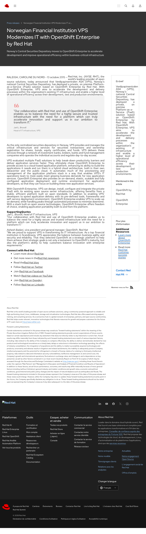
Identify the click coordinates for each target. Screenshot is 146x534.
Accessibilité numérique (98, 519)
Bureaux (59, 506)
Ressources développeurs (32, 442)
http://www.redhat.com (31, 322)
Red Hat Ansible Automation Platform (11, 442)
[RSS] (131, 287)
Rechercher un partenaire (32, 449)
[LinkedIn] (100, 404)
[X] (120, 404)
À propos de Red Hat (21, 506)
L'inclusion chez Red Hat (112, 506)
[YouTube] (106, 404)
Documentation (33, 462)
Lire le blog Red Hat (92, 506)
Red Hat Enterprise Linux (10, 430)
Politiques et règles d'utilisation (73, 519)
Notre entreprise (105, 451)
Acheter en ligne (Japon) (57, 435)
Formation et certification (32, 426)
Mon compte (31, 432)
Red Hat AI (7, 425)
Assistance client (33, 436)
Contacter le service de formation (83, 441)
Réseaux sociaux (81, 446)
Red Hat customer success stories (123, 253)
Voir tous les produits (11, 447)
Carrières (35, 506)
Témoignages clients (107, 461)
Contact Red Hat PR (123, 272)
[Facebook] (113, 404)
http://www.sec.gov (70, 361)
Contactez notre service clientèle (81, 433)
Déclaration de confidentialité (24, 519)
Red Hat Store (56, 429)
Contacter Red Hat (73, 506)
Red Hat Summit (19, 510)
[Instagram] (127, 404)
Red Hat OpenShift (10, 436)
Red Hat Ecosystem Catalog (34, 456)
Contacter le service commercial (83, 426)
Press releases (13, 23)
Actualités (126, 451)
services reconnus (118, 443)
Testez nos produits (58, 425)
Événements (47, 506)
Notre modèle (104, 456)
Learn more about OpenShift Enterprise (124, 238)
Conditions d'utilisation (48, 519)
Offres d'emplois (129, 472)
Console (53, 440)
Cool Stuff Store (132, 506)
